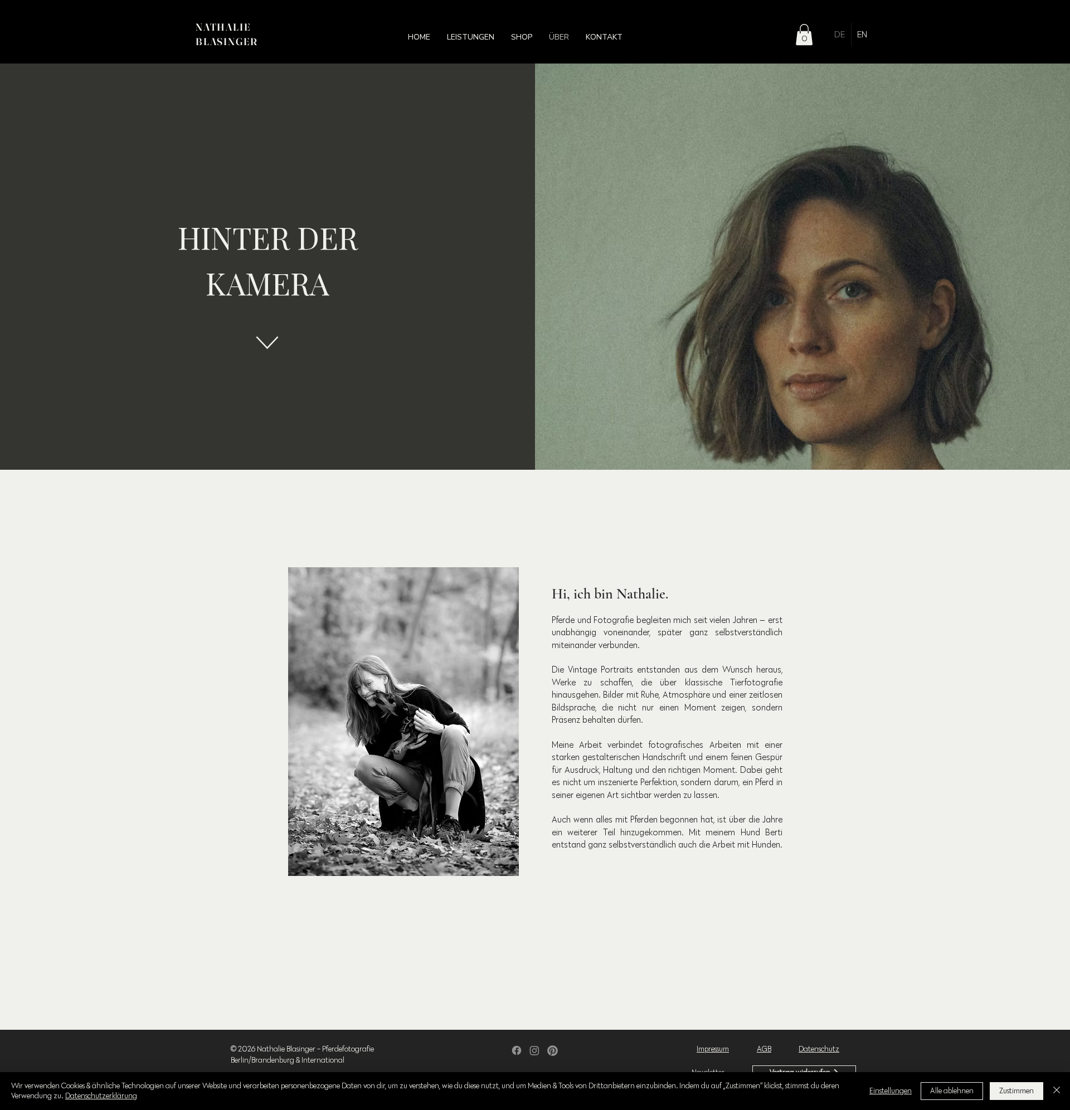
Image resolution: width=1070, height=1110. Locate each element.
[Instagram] (534, 1050)
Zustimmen (1016, 1091)
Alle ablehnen (952, 1091)
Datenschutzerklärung (101, 1096)
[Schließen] (1056, 1091)
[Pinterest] (553, 1051)
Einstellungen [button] (890, 1091)
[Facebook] (516, 1050)
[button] (471, 37)
